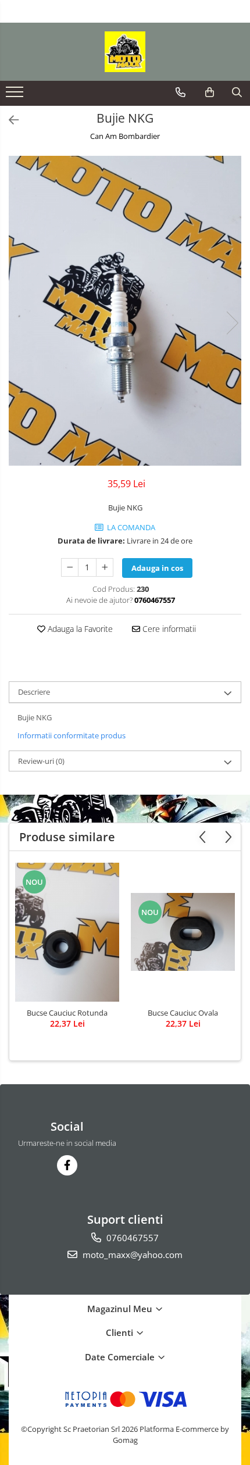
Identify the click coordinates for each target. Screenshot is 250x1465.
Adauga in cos (157, 568)
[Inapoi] (8, 120)
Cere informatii (168, 628)
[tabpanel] (125, 311)
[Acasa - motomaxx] (125, 51)
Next (232, 323)
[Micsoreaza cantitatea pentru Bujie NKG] (69, 567)
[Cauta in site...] (237, 92)
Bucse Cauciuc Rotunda (67, 1012)
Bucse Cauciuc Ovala (183, 1012)
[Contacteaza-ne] (180, 92)
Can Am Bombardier (125, 136)
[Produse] (16, 95)
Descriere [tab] (34, 692)
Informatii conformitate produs (71, 735)
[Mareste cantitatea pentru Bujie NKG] (104, 567)
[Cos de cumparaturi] (209, 92)
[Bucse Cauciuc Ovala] (183, 932)
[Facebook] (67, 1165)
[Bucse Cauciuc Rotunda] (67, 932)
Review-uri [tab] (41, 761)
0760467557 (131, 1238)
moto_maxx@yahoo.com (131, 1254)
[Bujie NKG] (125, 311)
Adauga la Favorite (79, 628)
